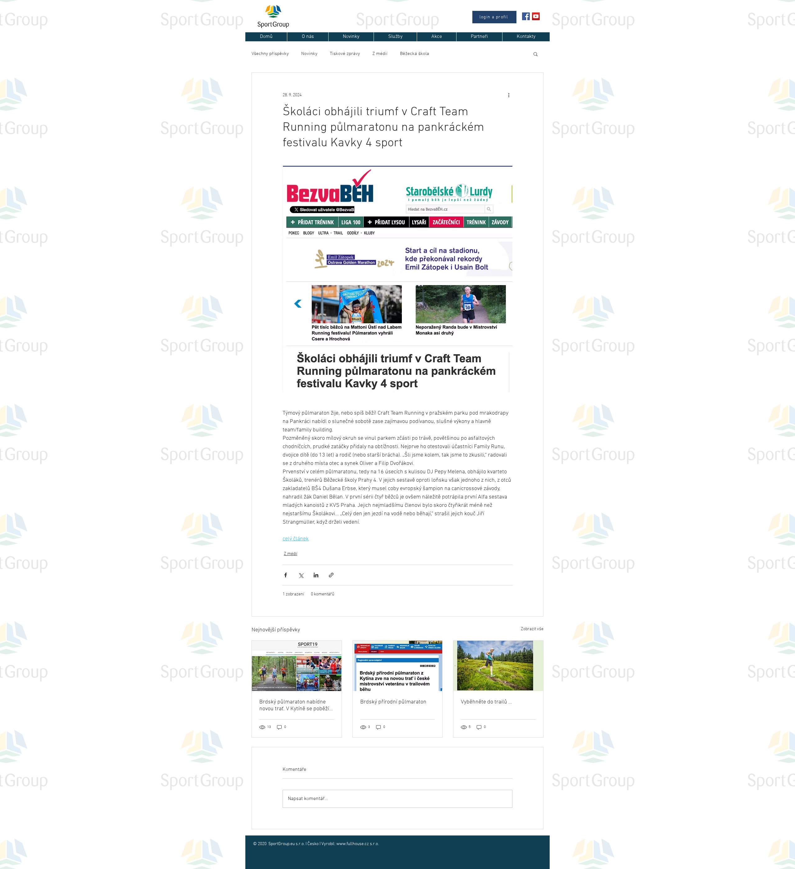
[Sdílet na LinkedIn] (316, 575)
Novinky (309, 54)
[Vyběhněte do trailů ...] (498, 666)
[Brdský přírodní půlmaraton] (398, 666)
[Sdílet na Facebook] (285, 575)
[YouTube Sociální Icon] (536, 16)
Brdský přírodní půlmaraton (393, 702)
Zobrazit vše (532, 629)
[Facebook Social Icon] (526, 16)
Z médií (380, 54)
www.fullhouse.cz (352, 844)
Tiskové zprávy (345, 54)
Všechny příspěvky (270, 54)
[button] (535, 53)
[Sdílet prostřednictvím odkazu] (331, 575)
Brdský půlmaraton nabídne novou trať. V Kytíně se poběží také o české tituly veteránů (294, 705)
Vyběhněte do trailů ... (486, 702)
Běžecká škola (414, 54)
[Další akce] (508, 95)
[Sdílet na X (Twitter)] (301, 575)
